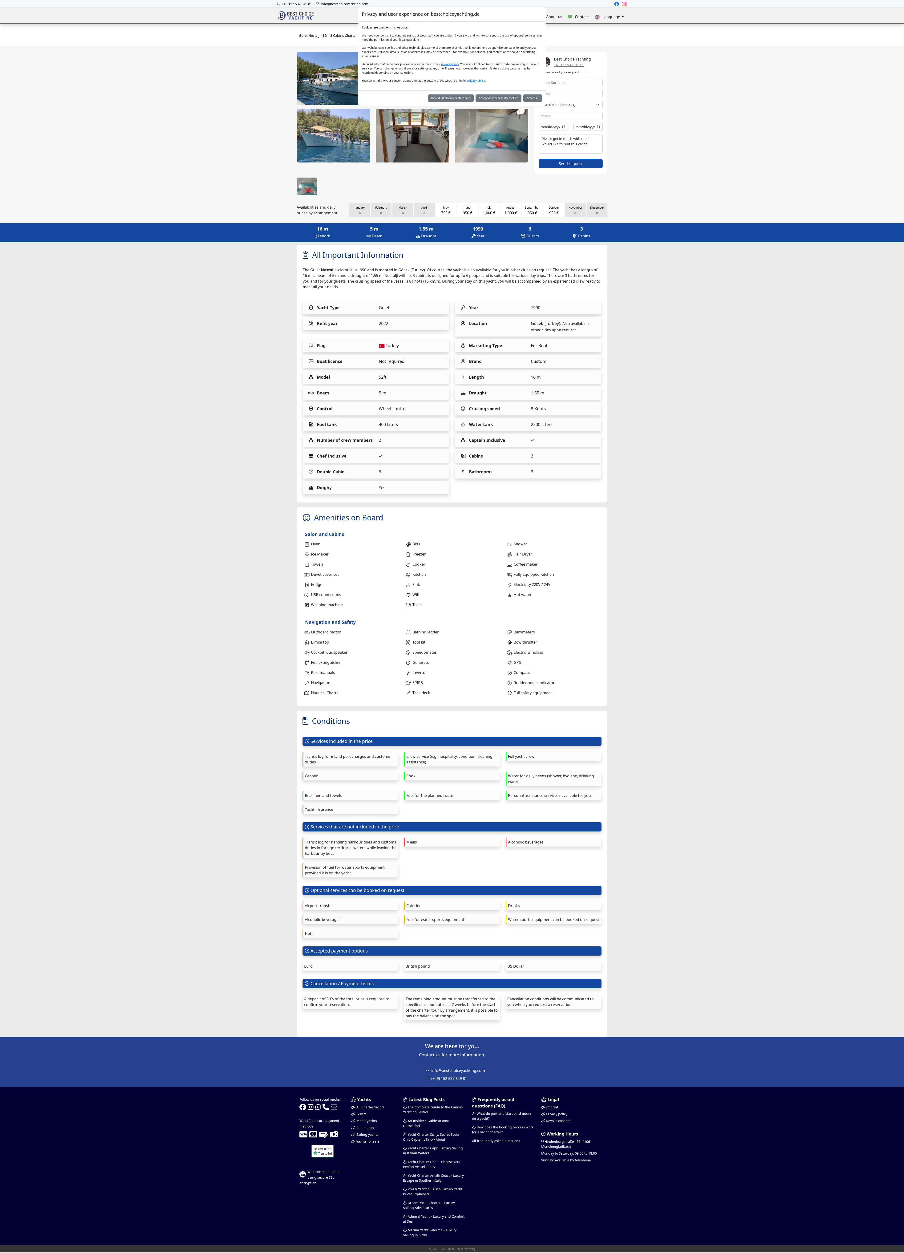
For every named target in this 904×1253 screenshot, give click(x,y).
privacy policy (450, 64)
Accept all (532, 98)
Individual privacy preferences (451, 98)
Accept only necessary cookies (498, 98)
